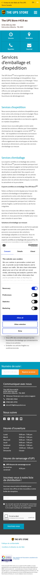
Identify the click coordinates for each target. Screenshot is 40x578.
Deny (20, 331)
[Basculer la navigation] (35, 12)
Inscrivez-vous (14, 526)
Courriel (29, 49)
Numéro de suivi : (12, 366)
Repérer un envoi (28, 372)
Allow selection (20, 324)
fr (37, 2)
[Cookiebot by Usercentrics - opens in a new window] (28, 245)
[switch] (34, 295)
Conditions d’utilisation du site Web (13, 547)
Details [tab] (20, 251)
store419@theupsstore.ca (15, 405)
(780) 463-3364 (11, 399)
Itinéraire (29, 38)
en (33, 2)
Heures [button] (11, 38)
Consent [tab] (7, 251)
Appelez (11, 49)
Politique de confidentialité (10, 543)
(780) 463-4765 (11, 402)
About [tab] (32, 251)
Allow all (20, 318)
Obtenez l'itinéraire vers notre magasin (20, 396)
